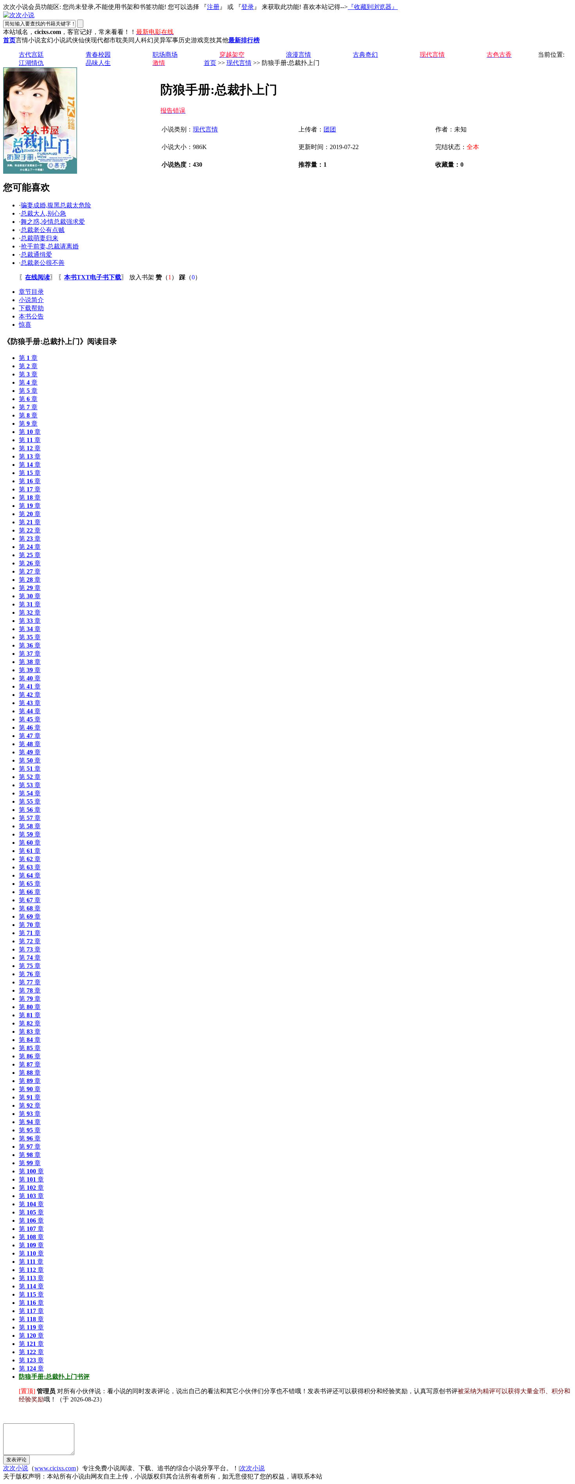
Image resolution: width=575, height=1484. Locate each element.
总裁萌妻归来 (39, 238)
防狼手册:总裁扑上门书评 (54, 1376)
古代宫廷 (31, 54)
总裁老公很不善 (43, 262)
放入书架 (141, 277)
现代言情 (239, 62)
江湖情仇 (31, 62)
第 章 (28, 357)
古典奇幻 (365, 54)
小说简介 (31, 300)
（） (167, 277)
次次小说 (15, 1468)
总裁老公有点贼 (43, 230)
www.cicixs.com (55, 1468)
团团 (329, 129)
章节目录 (31, 291)
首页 (210, 62)
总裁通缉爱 (36, 254)
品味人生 (98, 62)
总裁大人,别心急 (43, 213)
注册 (213, 7)
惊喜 (25, 324)
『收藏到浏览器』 (373, 7)
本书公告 (31, 316)
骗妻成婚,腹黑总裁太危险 (56, 205)
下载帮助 (31, 308)
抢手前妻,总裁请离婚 (50, 246)
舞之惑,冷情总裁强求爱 (53, 221)
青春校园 (98, 54)
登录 (247, 7)
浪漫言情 (298, 54)
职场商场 (165, 54)
